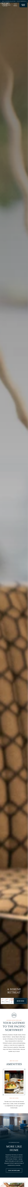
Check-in (2, 999)
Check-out (7, 999)
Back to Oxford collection (8, 1)
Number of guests (10, 1000)
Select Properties (21, 1)
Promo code (12, 999)
